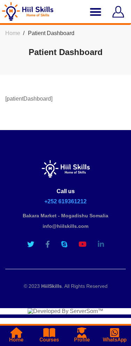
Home (12, 33)
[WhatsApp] (114, 332)
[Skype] (64, 244)
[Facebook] (47, 244)
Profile (82, 340)
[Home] (16, 332)
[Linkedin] (101, 244)
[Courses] (49, 332)
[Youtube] (82, 244)
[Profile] (82, 332)
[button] (96, 11)
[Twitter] (31, 244)
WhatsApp (114, 340)
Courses (49, 340)
